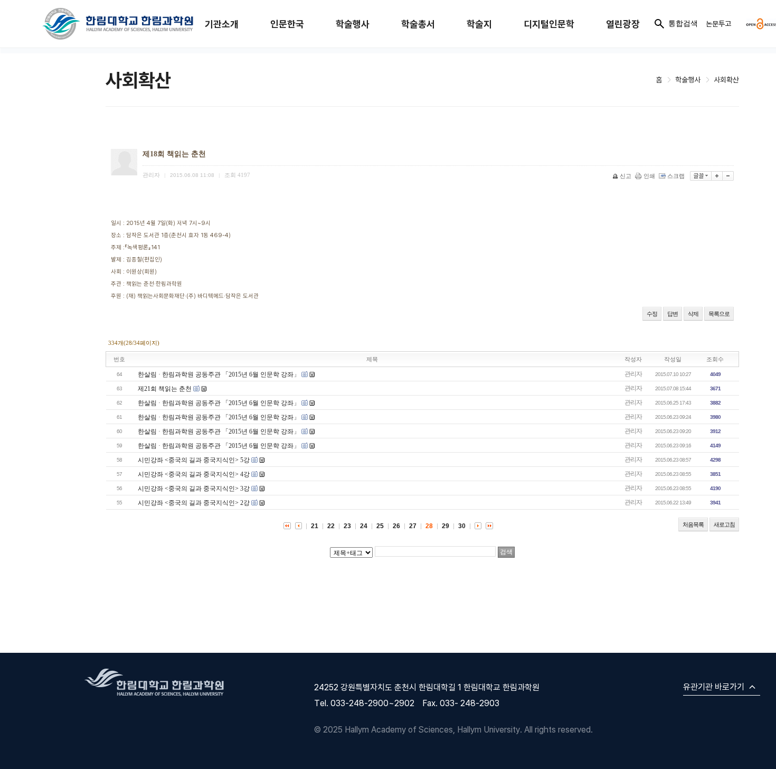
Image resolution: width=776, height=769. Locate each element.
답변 (672, 314)
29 (445, 526)
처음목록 (693, 524)
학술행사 (353, 24)
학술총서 (418, 24)
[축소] (728, 176)
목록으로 (719, 314)
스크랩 (676, 176)
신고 (625, 176)
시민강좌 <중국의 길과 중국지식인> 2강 (194, 503)
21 (314, 526)
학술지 (479, 24)
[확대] (717, 176)
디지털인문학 (549, 24)
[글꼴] (701, 176)
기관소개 (222, 24)
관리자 (633, 374)
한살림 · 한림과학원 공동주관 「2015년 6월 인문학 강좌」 (219, 374)
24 (363, 526)
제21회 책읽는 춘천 (165, 388)
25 (380, 526)
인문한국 (287, 24)
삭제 (693, 314)
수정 (652, 314)
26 (396, 526)
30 (462, 526)
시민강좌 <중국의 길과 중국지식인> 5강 (194, 460)
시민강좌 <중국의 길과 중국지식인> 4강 (194, 474)
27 (413, 526)
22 (331, 526)
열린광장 (623, 24)
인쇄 (649, 176)
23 (347, 526)
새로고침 (724, 524)
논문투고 (718, 23)
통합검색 (683, 23)
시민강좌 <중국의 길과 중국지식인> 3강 (194, 488)
